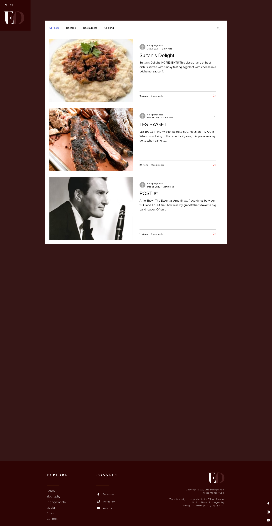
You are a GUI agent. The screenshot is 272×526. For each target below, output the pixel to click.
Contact (52, 519)
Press (50, 513)
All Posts (54, 27)
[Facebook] (268, 504)
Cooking (109, 27)
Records (71, 27)
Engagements (56, 502)
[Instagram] (268, 512)
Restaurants (90, 27)
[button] (9, 5)
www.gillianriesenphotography (201, 505)
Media (51, 508)
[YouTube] (268, 520)
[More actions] (215, 47)
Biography (53, 496)
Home (51, 491)
